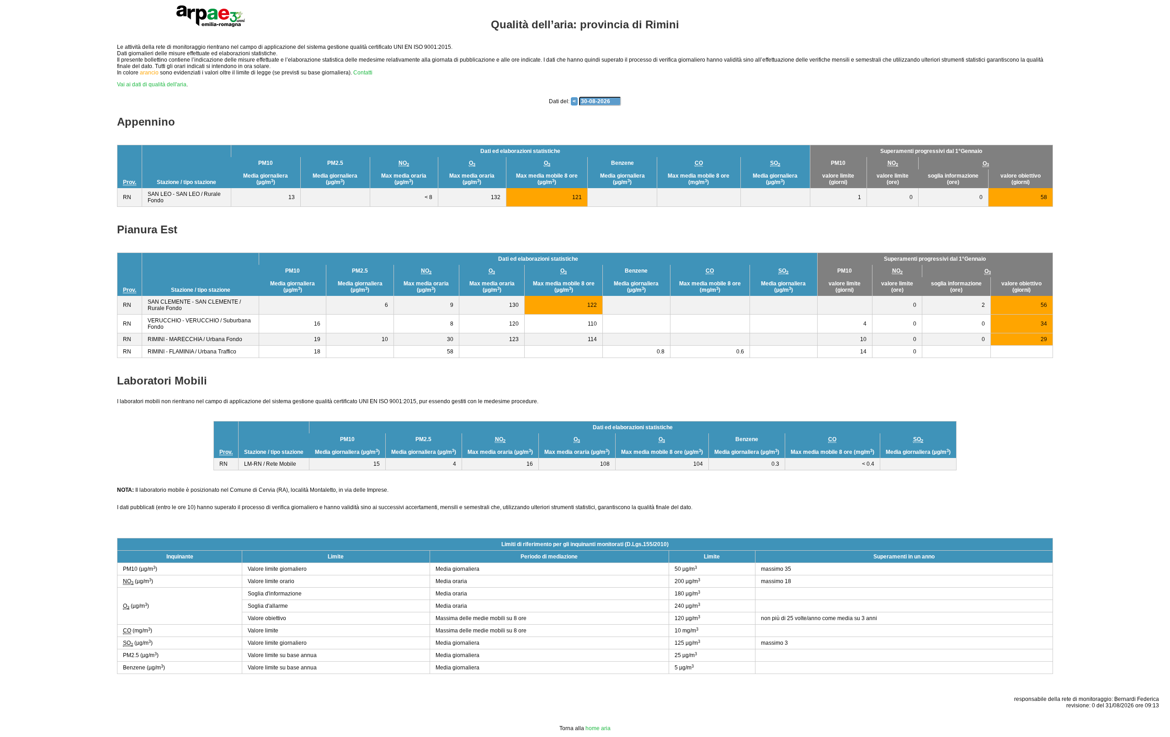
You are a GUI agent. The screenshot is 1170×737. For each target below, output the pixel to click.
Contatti (362, 72)
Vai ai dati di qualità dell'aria (151, 84)
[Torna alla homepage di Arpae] (210, 16)
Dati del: (559, 101)
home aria (598, 728)
